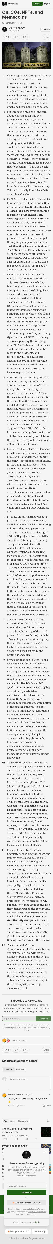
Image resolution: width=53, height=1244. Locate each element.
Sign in (47, 4)
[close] (45, 1151)
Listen (47, 29)
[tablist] (14, 1069)
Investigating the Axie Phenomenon (15, 1147)
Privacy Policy (31, 1214)
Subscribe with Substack (28, 1202)
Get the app (39, 1231)
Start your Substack (19, 1231)
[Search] (48, 1121)
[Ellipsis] (49, 1094)
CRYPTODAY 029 (10, 1132)
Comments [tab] (8, 1069)
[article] (26, 1134)
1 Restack (23, 1040)
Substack (13, 1238)
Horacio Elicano (15, 1094)
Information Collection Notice (28, 1027)
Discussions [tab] (23, 1121)
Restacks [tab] (20, 1069)
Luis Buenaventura (17, 28)
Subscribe (37, 4)
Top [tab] (5, 1121)
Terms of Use (39, 1025)
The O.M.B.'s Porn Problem (17, 1128)
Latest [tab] (12, 1121)
